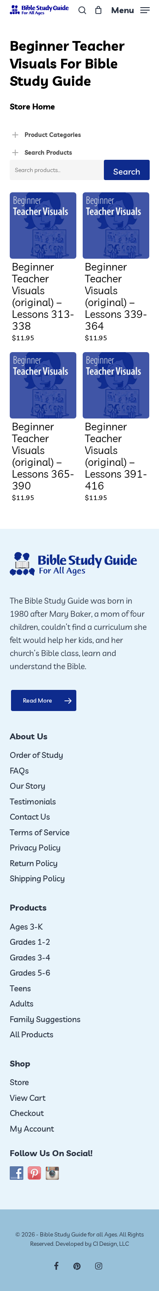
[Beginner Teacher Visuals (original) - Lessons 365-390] (43, 385)
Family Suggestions (45, 1019)
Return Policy (34, 863)
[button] (130, 9)
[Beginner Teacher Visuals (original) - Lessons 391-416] (116, 385)
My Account (32, 1129)
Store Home (32, 106)
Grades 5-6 (30, 973)
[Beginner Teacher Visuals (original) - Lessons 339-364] (116, 225)
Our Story (27, 786)
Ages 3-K (26, 927)
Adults (21, 1003)
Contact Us (30, 817)
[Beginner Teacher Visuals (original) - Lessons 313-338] (43, 225)
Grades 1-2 (30, 942)
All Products (31, 1034)
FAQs (19, 771)
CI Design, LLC (111, 1243)
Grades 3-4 (30, 957)
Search (126, 171)
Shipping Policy (37, 878)
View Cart (27, 1098)
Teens (20, 988)
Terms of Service (40, 832)
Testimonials (33, 801)
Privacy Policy (35, 847)
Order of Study (36, 755)
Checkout (27, 1113)
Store (19, 1082)
